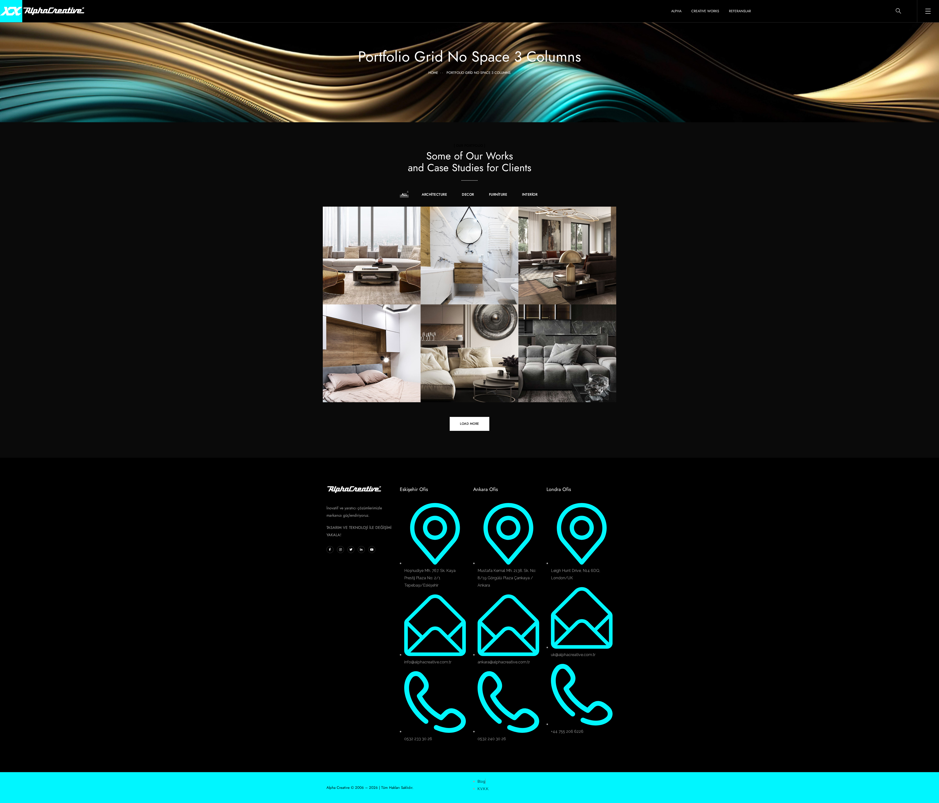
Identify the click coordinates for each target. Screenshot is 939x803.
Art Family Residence (556, 297)
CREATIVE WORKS (705, 11)
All (404, 194)
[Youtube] (371, 549)
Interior (529, 194)
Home (433, 72)
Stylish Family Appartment (367, 297)
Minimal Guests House (461, 297)
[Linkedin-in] (361, 549)
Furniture (498, 194)
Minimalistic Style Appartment (552, 394)
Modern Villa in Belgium (463, 395)
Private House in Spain (363, 395)
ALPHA (676, 11)
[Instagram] (340, 549)
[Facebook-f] (330, 549)
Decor (468, 194)
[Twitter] (351, 549)
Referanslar (740, 11)
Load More (469, 423)
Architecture (434, 194)
